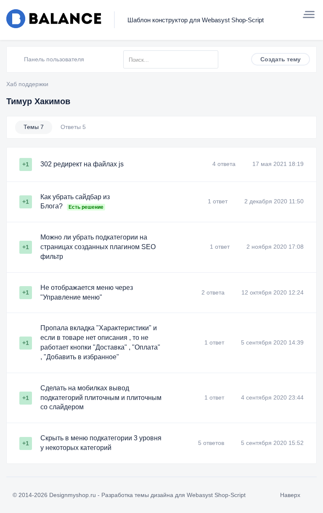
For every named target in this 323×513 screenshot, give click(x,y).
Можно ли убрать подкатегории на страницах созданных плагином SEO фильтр (98, 247)
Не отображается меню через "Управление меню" (86, 292)
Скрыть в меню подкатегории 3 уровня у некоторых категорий (101, 442)
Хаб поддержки (27, 84)
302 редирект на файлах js (82, 164)
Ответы (73, 127)
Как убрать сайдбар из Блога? (75, 201)
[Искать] (211, 59)
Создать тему (280, 59)
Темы (34, 127)
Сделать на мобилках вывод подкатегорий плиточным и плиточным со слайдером (101, 397)
